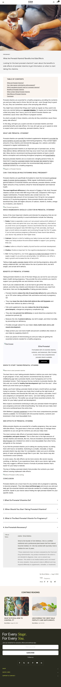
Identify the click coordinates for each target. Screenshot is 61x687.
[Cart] (57, 2)
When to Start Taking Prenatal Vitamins (18, 92)
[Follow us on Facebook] (19, 663)
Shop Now (44, 361)
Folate (39, 190)
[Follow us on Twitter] (24, 663)
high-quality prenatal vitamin (19, 262)
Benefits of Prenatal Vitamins (15, 89)
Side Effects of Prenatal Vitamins (16, 94)
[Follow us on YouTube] (37, 663)
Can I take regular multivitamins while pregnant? (21, 85)
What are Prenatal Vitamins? (15, 83)
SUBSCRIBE (30, 653)
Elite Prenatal (7, 441)
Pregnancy (6, 54)
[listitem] (44, 581)
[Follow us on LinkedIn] (41, 663)
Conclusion (10, 96)
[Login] (54, 2)
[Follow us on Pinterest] (32, 663)
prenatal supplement (20, 411)
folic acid (35, 143)
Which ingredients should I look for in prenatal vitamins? (23, 87)
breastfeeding (50, 155)
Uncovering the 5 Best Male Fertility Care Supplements (43, 619)
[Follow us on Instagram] (28, 663)
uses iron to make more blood (39, 254)
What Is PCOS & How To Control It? (13, 619)
